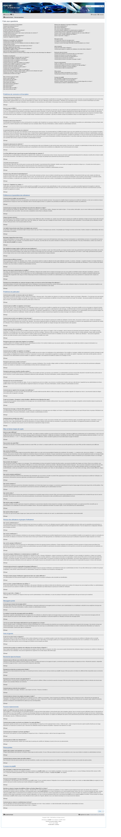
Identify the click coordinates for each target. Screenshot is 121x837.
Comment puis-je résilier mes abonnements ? (64, 67)
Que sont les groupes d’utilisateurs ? (62, 28)
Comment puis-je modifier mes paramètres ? (12, 41)
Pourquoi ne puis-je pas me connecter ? (11, 31)
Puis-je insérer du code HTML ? (10, 79)
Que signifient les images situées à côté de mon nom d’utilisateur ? (17, 48)
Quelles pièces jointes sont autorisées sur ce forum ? (65, 72)
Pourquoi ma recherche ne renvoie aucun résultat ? (65, 55)
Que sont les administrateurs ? (61, 26)
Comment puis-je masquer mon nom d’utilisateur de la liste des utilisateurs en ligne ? (21, 42)
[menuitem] (12, 15)
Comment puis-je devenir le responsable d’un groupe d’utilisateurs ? (68, 31)
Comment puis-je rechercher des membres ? (64, 57)
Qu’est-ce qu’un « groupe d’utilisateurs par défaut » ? (65, 34)
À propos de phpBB (55, 772)
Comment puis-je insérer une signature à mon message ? (15, 59)
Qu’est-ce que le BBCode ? (9, 78)
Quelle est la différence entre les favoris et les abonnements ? (67, 63)
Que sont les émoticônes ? (9, 80)
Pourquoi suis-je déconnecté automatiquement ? (13, 35)
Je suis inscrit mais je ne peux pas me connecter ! (14, 30)
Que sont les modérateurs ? (60, 27)
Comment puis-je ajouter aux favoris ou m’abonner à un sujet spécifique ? (70, 65)
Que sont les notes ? (7, 86)
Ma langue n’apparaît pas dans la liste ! (11, 47)
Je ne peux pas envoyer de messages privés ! (64, 40)
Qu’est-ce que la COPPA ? (9, 27)
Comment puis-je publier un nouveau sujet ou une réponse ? (16, 57)
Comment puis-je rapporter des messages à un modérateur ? (16, 69)
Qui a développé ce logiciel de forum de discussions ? (66, 78)
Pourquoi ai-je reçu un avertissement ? (11, 68)
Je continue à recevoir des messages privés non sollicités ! (67, 41)
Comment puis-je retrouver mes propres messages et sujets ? (67, 59)
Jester (57, 822)
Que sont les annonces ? (8, 85)
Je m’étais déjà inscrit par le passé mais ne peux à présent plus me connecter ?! (20, 32)
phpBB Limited (41, 771)
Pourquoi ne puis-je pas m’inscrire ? (11, 28)
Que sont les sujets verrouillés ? (10, 87)
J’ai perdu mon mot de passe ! (9, 34)
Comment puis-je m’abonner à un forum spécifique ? (65, 66)
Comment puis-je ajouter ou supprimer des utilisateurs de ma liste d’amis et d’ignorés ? (73, 49)
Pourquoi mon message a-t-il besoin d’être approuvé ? (15, 72)
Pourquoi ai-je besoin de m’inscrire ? (11, 26)
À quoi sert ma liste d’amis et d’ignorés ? (63, 47)
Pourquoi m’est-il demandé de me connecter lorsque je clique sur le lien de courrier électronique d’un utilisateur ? (27, 52)
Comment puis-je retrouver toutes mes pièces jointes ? (66, 73)
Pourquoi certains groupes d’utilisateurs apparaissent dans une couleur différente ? (72, 32)
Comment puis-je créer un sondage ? (11, 61)
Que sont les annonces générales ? (11, 83)
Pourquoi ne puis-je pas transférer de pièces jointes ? (14, 66)
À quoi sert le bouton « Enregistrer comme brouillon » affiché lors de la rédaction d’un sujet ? (23, 70)
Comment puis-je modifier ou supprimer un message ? (15, 58)
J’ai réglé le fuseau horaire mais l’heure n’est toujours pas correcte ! (17, 45)
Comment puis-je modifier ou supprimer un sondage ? (14, 64)
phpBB (49, 819)
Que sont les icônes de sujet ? (9, 89)
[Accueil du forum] (48, 7)
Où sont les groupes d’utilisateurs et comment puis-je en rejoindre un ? (69, 30)
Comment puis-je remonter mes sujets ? (12, 73)
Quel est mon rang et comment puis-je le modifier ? (14, 51)
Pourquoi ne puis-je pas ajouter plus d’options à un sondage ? (16, 62)
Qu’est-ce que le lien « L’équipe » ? (61, 35)
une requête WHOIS (43, 791)
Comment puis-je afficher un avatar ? (11, 49)
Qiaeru (60, 821)
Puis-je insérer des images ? (9, 82)
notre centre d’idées (88, 780)
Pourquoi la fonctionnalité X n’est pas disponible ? (64, 79)
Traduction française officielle (51, 821)
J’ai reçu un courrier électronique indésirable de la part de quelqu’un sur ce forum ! (72, 42)
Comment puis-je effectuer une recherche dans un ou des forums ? (68, 53)
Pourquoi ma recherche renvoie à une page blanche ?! (66, 56)
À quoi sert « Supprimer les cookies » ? (11, 36)
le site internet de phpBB (9, 242)
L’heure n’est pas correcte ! (9, 44)
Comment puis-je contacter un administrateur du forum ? (66, 82)
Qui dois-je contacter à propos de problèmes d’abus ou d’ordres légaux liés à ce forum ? (73, 81)
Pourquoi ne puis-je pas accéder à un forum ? (13, 65)
